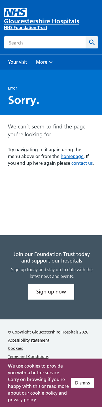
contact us (82, 163)
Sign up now (51, 291)
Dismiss (82, 383)
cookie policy (44, 393)
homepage (72, 156)
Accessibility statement (28, 340)
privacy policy (22, 399)
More (43, 63)
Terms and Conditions (28, 356)
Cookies (15, 348)
